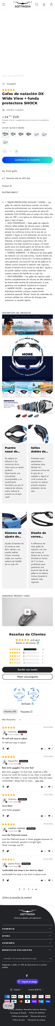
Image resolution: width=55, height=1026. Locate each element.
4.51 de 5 (34, 640)
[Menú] (3, 4)
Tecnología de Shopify (18, 1013)
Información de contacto (36, 1020)
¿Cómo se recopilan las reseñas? (17, 897)
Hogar (4, 76)
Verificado (25, 703)
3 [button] (28, 889)
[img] (8, 727)
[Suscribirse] (51, 958)
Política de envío (19, 1020)
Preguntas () (27, 711)
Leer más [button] (39, 780)
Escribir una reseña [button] (27, 669)
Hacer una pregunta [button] (27, 676)
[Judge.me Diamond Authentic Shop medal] (19, 693)
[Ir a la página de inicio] (23, 4)
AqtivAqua (19, 1009)
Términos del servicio (38, 1016)
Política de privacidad (20, 1016)
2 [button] (24, 889)
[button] (36, 4)
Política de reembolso (37, 1013)
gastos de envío (23, 120)
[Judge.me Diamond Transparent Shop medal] (33, 693)
